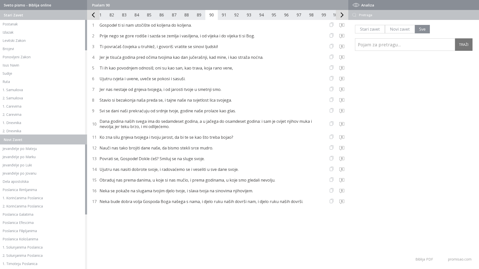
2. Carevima (11, 114)
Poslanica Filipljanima (19, 230)
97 (299, 15)
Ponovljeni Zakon (16, 57)
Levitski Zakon (14, 40)
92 (236, 15)
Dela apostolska (15, 181)
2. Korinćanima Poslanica (22, 206)
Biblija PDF (424, 259)
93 (249, 15)
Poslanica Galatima (17, 214)
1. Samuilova (12, 89)
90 (211, 15)
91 (224, 15)
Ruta (6, 81)
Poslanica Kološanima (20, 239)
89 (199, 15)
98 (311, 15)
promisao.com (460, 259)
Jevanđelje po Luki (17, 165)
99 (324, 15)
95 (274, 15)
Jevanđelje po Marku (19, 156)
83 (124, 15)
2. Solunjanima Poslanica (22, 255)
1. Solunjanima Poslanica (22, 247)
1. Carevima (11, 106)
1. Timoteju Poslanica (19, 263)
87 (174, 15)
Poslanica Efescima (18, 222)
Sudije (7, 73)
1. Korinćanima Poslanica (22, 198)
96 (286, 15)
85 (149, 15)
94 (261, 15)
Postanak (10, 24)
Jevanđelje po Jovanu (19, 173)
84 (136, 15)
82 (112, 15)
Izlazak (7, 32)
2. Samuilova (12, 98)
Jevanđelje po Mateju (19, 148)
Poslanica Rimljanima (19, 189)
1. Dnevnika (11, 122)
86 (161, 15)
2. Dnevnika (11, 131)
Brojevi (8, 48)
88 (186, 15)
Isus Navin (10, 65)
